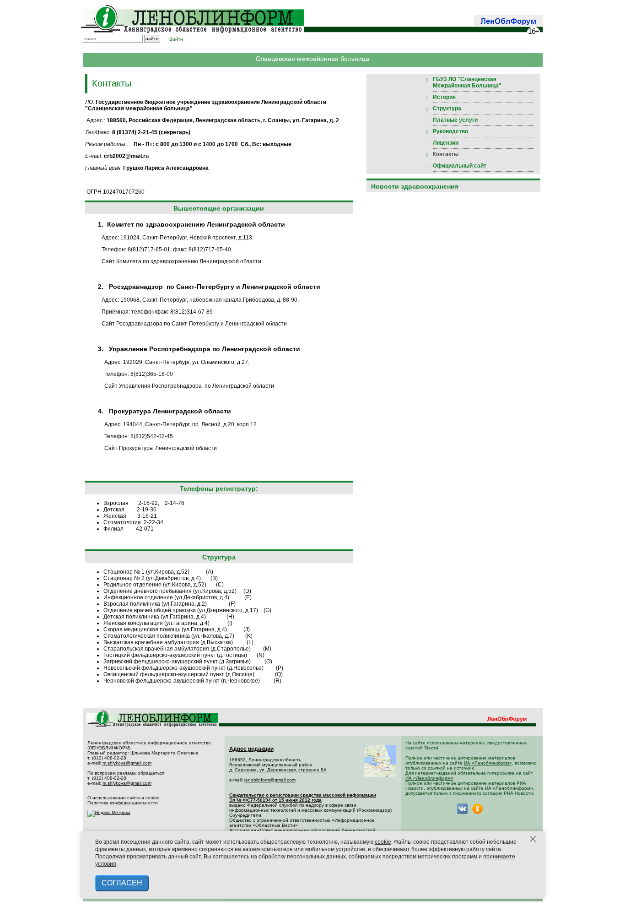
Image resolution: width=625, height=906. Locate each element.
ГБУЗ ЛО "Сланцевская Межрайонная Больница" (467, 82)
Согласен (122, 883)
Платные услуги (455, 120)
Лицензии (445, 143)
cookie (383, 842)
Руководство (450, 131)
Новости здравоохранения (414, 186)
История (444, 97)
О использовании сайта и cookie (123, 797)
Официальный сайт (459, 166)
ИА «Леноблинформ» (488, 762)
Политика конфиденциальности (122, 802)
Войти (176, 39)
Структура (447, 108)
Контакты (445, 154)
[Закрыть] (533, 839)
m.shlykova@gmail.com (126, 762)
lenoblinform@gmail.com (270, 779)
